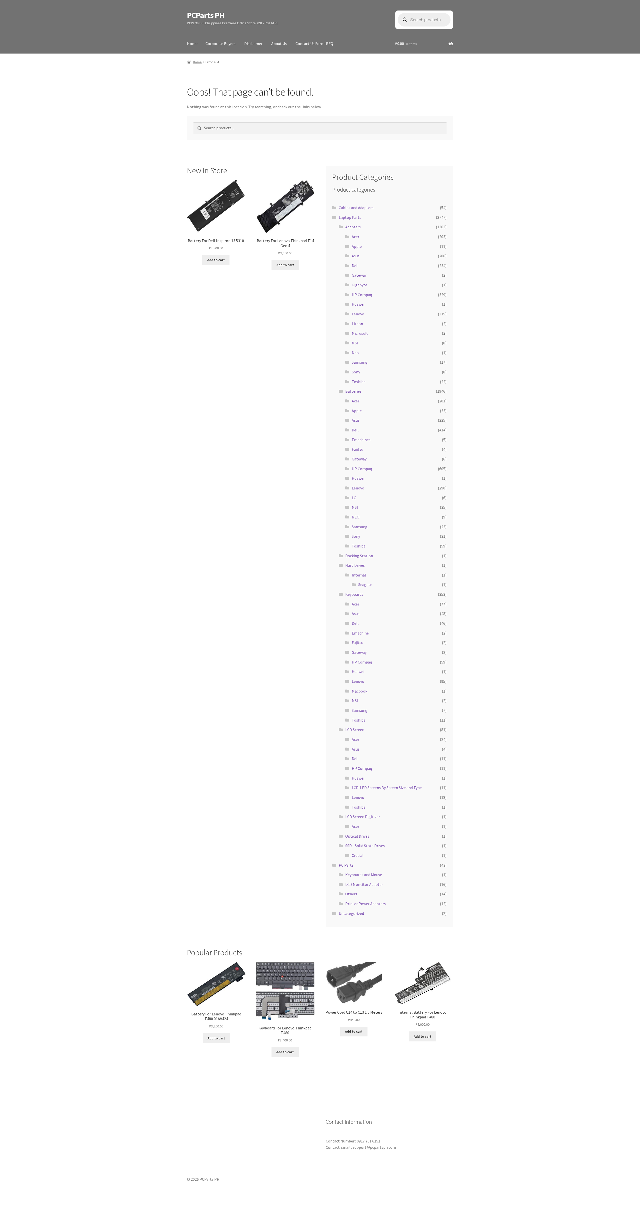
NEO (356, 516)
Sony (356, 371)
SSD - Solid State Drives (365, 845)
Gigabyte (359, 284)
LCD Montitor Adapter (364, 884)
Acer (355, 236)
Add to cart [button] (216, 260)
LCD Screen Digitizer (362, 816)
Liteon (357, 323)
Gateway (359, 275)
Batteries (353, 391)
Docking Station (359, 555)
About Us (279, 43)
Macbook (359, 691)
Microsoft (360, 333)
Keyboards (354, 594)
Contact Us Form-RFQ (314, 43)
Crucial (358, 855)
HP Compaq (362, 294)
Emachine (360, 633)
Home (192, 43)
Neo (355, 352)
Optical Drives (357, 836)
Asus (356, 255)
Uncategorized (351, 913)
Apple (357, 246)
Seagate (365, 584)
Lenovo (358, 313)
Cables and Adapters (356, 207)
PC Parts (346, 865)
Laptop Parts (350, 217)
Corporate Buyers (221, 43)
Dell (355, 265)
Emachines (361, 439)
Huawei (358, 304)
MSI (355, 342)
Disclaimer (253, 43)
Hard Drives (355, 565)
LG (354, 497)
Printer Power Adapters (365, 903)
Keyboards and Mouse (363, 874)
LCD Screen (354, 729)
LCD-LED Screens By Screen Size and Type (387, 787)
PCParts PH (205, 15)
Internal (359, 574)
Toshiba (359, 381)
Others (351, 893)
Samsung (360, 362)
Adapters (353, 226)
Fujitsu (357, 449)
